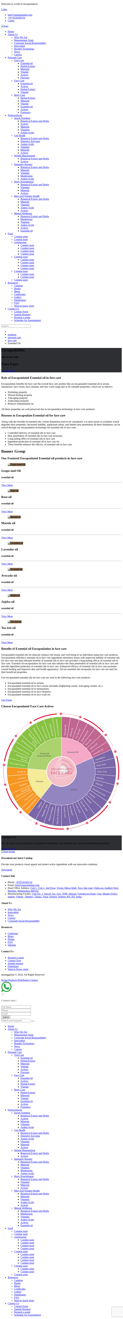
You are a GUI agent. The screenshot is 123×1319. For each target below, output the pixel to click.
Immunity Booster (23, 164)
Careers (18, 54)
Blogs (17, 291)
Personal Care (15, 57)
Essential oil (26, 63)
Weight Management (24, 155)
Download (6, 869)
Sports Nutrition (22, 118)
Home (11, 31)
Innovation (19, 46)
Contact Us (13, 308)
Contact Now (8, 370)
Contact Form (21, 311)
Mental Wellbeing (23, 213)
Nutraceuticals (15, 115)
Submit (6, 1017)
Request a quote (22, 317)
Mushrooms (26, 176)
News (17, 51)
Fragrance (25, 112)
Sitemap (12, 945)
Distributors (20, 300)
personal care (14, 337)
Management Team (23, 40)
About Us (13, 34)
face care (12, 340)
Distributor (13, 966)
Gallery (18, 297)
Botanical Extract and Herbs (34, 121)
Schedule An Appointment (27, 320)
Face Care (19, 80)
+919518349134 (23, 882)
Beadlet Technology (24, 48)
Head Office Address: (19, 888)
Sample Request (22, 314)
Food (10, 233)
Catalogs (18, 285)
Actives (24, 74)
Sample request (15, 963)
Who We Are (20, 37)
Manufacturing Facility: (19, 893)
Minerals (24, 69)
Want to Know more (18, 969)
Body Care (19, 95)
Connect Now (8, 848)
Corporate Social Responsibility (30, 43)
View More (7, 485)
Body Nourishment (23, 181)
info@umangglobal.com (20, 14)
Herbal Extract (27, 66)
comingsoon (20, 242)
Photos (11, 939)
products (12, 334)
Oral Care (19, 60)
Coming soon (21, 236)
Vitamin (24, 72)
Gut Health (19, 135)
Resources (13, 282)
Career (11, 20)
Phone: (11, 882)
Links (4, 9)
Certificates (19, 294)
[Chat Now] (6, 991)
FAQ (16, 303)
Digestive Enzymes (30, 141)
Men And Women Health (27, 196)
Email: (11, 885)
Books (17, 288)
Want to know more (24, 305)
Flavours (24, 77)
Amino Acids (27, 132)
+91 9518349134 (16, 17)
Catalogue (13, 933)
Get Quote (6, 700)
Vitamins (24, 129)
